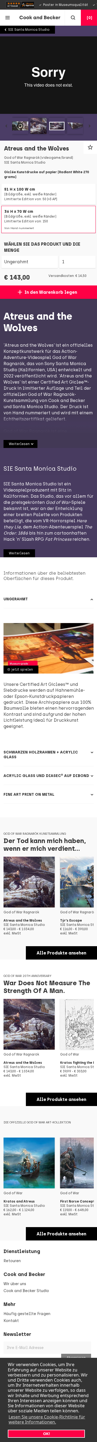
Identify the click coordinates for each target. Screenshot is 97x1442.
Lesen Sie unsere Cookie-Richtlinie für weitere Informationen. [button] (47, 1419)
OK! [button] (46, 1433)
